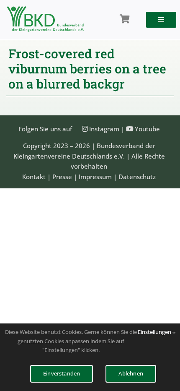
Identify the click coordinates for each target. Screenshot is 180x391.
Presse (62, 176)
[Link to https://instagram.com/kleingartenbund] (85, 128)
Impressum (95, 176)
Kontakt (34, 176)
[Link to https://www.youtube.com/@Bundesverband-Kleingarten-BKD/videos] (130, 128)
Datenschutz (137, 176)
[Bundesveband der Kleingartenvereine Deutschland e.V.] (45, 9)
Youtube (147, 129)
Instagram (104, 129)
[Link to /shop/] (125, 19)
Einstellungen (155, 332)
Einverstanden (61, 373)
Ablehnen (130, 373)
